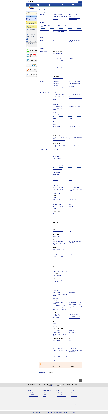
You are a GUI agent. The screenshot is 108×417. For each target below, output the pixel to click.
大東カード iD (55, 180)
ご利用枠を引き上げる (31, 43)
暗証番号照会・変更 (57, 72)
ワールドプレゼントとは (57, 169)
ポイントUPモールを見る (32, 36)
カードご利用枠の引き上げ (58, 87)
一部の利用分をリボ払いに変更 (74, 106)
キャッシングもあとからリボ (58, 129)
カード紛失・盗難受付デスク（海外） (60, 25)
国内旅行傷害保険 (72, 292)
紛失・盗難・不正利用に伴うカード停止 (60, 356)
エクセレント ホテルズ (73, 199)
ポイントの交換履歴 (57, 158)
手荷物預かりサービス (72, 254)
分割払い (55, 118)
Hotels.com (71, 197)
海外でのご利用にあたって (73, 332)
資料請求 (41, 37)
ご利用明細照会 (56, 83)
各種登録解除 (71, 58)
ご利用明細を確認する (31, 29)
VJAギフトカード (56, 185)
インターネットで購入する (73, 187)
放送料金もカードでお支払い (58, 307)
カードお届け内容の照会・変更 (58, 53)
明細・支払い (42, 81)
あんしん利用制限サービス (58, 67)
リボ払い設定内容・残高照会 (58, 94)
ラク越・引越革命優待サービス (74, 318)
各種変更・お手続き (43, 51)
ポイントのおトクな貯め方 (58, 161)
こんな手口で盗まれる (57, 332)
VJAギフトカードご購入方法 (58, 189)
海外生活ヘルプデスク (57, 317)
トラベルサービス (56, 193)
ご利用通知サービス (57, 65)
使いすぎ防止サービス (72, 65)
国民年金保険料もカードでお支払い (59, 309)
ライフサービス (56, 298)
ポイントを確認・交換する (32, 34)
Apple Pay (70, 180)
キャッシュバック (56, 172)
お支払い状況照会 (72, 88)
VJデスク (55, 261)
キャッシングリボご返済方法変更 (59, 140)
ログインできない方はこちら (31, 18)
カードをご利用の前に (57, 330)
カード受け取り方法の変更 (58, 78)
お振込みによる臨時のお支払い (74, 81)
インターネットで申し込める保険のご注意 (60, 268)
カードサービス (72, 390)
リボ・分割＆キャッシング (44, 92)
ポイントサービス (59, 390)
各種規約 (41, 40)
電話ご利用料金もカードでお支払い (75, 302)
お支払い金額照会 (56, 81)
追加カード (73, 392)
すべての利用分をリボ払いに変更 (59, 106)
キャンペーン (55, 149)
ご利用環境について (43, 48)
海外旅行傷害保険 (56, 292)
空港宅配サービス (56, 254)
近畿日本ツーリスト (57, 199)
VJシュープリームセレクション (59, 206)
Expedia (54, 213)
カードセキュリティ (57, 326)
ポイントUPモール (56, 275)
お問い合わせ (42, 22)
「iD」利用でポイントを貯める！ (59, 165)
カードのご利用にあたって (44, 30)
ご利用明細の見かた (57, 85)
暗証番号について (72, 330)
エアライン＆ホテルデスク (58, 231)
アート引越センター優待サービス (74, 314)
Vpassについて (29, 19)
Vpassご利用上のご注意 (73, 14)
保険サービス (55, 290)
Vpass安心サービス (72, 16)
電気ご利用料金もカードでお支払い (59, 305)
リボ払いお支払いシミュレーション (75, 94)
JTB (54, 197)
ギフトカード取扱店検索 (57, 187)
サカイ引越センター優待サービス (74, 316)
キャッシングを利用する (32, 41)
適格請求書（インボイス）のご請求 (59, 88)
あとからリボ (55, 104)
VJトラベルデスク (56, 204)
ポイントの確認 (56, 156)
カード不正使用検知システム (58, 340)
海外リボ (70, 96)
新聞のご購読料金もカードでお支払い (75, 304)
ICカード (70, 340)
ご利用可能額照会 (72, 86)
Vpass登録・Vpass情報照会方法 (59, 14)
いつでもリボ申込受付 (57, 114)
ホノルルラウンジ (56, 236)
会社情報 (41, 45)
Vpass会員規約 (56, 40)
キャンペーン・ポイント (44, 149)
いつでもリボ (55, 112)
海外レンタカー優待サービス (58, 241)
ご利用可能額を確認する (32, 31)
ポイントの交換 (59, 392)
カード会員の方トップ (43, 372)
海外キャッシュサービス (57, 126)
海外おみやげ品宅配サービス (58, 249)
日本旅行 (70, 206)
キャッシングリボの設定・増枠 (74, 126)
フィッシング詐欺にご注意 (58, 348)
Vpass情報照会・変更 (57, 58)
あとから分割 (71, 118)
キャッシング (55, 124)
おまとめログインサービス (58, 60)
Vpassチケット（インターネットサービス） (61, 286)
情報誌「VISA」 (56, 323)
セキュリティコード (72, 348)
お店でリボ (55, 99)
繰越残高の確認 (56, 174)
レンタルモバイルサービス (58, 256)
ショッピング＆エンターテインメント (60, 271)
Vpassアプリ (55, 19)
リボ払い (55, 92)
